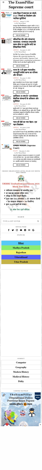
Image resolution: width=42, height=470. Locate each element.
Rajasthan (21, 252)
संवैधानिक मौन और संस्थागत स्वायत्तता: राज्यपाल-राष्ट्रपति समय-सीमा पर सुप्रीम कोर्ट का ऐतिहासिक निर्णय (24, 43)
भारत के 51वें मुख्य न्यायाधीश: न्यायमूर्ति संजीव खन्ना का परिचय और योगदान (25, 72)
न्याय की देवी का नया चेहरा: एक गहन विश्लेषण (25, 123)
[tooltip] (8, 230)
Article (16, 21)
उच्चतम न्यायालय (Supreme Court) (24, 146)
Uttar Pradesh (21, 261)
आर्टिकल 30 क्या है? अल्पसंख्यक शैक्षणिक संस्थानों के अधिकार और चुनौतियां (26, 98)
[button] (38, 221)
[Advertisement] (21, 292)
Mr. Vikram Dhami (21, 23)
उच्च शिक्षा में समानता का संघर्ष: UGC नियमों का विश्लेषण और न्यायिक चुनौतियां (25, 16)
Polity (15, 151)
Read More (20, 35)
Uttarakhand (21, 257)
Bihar (21, 243)
